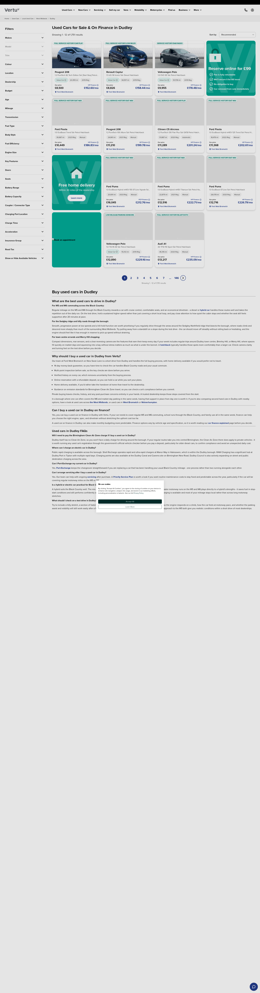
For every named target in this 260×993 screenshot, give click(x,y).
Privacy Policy (139, 493)
